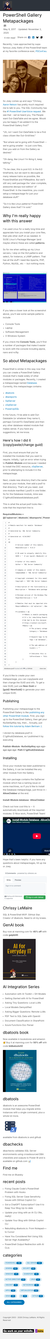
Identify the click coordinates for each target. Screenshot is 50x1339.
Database (32, 383)
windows (11, 1274)
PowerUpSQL (12, 409)
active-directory (15, 1279)
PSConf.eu (41, 51)
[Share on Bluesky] (37, 37)
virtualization (29, 1290)
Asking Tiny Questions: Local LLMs (23, 1003)
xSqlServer (11, 405)
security (28, 1268)
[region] (25, 593)
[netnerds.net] (22, 5)
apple (10, 1290)
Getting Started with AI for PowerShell (24, 998)
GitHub (29, 668)
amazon (41, 1039)
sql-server (33, 1263)
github (37, 1137)
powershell (13, 1263)
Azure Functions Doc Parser (19, 1025)
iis (23, 1296)
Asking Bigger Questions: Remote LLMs (25, 1012)
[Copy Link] (41, 37)
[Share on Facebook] (29, 37)
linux (35, 1279)
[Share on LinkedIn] (33, 37)
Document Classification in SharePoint (24, 1021)
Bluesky (19, 1175)
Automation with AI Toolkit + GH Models (25, 994)
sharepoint (30, 1274)
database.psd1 (9, 668)
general (11, 1268)
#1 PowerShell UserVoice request (24, 111)
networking (30, 1285)
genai (10, 1296)
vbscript (11, 1285)
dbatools (9, 393)
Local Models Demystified (18, 1007)
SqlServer (10, 401)
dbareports (11, 397)
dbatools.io (23, 1137)
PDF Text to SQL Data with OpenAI (22, 1016)
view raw (43, 668)
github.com (21, 1161)
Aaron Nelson (10, 104)
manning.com (22, 931)
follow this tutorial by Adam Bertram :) (22, 726)
